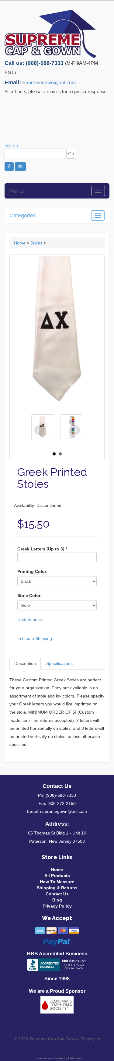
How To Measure (57, 881)
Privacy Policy (57, 906)
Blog (57, 900)
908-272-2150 (62, 803)
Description (25, 663)
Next (75, 430)
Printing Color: (32, 571)
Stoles (36, 243)
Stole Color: (29, 595)
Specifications (59, 663)
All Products (57, 875)
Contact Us (57, 893)
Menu (16, 191)
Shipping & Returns (57, 887)
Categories (22, 216)
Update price (29, 619)
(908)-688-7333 (61, 795)
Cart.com (74, 1058)
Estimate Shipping (34, 638)
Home (20, 243)
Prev (39, 430)
